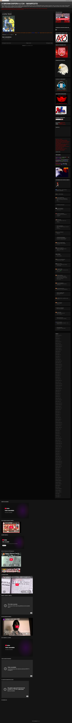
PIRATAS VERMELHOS (60, 292)
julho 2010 (57, 469)
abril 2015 (57, 377)
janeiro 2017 (58, 343)
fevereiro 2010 (58, 477)
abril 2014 (57, 396)
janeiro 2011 (58, 459)
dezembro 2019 (58, 335)
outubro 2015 (58, 367)
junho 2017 (57, 338)
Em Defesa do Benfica (60, 213)
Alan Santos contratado (60, 308)
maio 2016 (57, 356)
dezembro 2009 (58, 480)
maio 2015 (57, 375)
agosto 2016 (58, 351)
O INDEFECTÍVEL (59, 269)
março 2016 (57, 359)
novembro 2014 (58, 385)
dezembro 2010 (58, 461)
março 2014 (57, 398)
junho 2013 (57, 412)
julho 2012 (57, 430)
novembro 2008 (58, 488)
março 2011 (57, 456)
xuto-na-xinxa (59, 255)
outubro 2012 (58, 425)
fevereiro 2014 (58, 399)
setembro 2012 (58, 427)
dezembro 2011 (58, 441)
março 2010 (57, 475)
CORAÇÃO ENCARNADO (61, 237)
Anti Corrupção (59, 322)
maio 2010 (57, 472)
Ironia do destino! (59, 303)
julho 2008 (57, 493)
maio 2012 (57, 433)
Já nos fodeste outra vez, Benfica (61, 318)
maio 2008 (57, 496)
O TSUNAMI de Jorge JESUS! (61, 328)
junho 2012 (57, 432)
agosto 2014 (58, 390)
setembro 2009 (58, 483)
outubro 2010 (58, 464)
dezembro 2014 (58, 383)
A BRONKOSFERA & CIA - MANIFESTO (20, 4)
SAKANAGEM (59, 312)
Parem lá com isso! (60, 317)
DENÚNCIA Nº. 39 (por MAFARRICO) (62, 289)
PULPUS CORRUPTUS (60, 197)
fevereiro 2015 (58, 380)
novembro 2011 (58, 443)
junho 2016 (57, 354)
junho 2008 (57, 495)
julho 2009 (57, 487)
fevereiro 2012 (58, 438)
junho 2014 (57, 393)
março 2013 (57, 417)
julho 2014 (57, 391)
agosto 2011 (58, 448)
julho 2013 (57, 411)
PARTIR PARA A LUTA (60, 293)
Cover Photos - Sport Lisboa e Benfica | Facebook (62, 190)
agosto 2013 (58, 409)
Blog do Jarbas (59, 263)
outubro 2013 (58, 406)
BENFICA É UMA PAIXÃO (61, 242)
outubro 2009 (58, 482)
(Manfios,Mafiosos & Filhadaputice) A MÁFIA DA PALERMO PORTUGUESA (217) (62, 199)
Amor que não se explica (60, 260)
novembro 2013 (58, 404)
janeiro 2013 (58, 420)
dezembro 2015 (58, 364)
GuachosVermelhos (60, 208)
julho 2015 (57, 372)
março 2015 (57, 378)
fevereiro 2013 (58, 419)
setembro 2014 (58, 388)
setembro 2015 (58, 369)
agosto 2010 (58, 467)
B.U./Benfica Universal (60, 204)
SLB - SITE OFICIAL (60, 194)
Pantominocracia (59, 327)
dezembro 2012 (58, 422)
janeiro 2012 (58, 440)
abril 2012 (57, 435)
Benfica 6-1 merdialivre (60, 209)
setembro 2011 (58, 446)
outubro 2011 (58, 445)
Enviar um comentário (7, 38)
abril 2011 (57, 454)
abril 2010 (57, 474)
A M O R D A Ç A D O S (60, 288)
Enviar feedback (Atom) (29, 45)
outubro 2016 (58, 348)
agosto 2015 (58, 370)
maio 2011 (57, 453)
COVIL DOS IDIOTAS (60, 283)
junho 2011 (57, 451)
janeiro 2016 (58, 362)
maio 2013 (57, 414)
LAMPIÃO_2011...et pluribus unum (62, 298)
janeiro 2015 (58, 382)
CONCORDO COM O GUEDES (61, 243)
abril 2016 (57, 357)
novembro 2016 (58, 346)
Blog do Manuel (59, 302)
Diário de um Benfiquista (61, 259)
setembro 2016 (58, 349)
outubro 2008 (58, 490)
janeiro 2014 (58, 401)
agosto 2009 (58, 485)
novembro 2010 (58, 462)
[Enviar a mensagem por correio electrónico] (15, 34)
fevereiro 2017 (58, 341)
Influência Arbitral (60, 275)
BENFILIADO (59, 219)
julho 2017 (57, 336)
